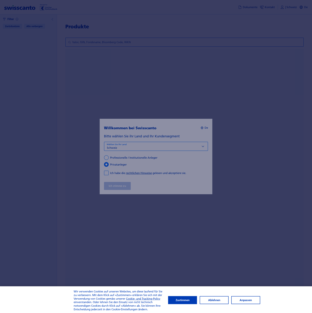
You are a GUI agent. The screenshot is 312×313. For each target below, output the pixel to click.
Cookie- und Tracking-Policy (143, 298)
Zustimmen (183, 300)
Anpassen (246, 300)
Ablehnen (214, 300)
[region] (156, 299)
